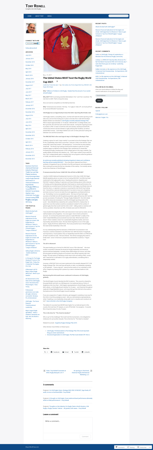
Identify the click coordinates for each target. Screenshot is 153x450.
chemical (29, 168)
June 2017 (29, 92)
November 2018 (30, 62)
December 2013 (30, 155)
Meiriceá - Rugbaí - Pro (102, 117)
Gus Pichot (71, 85)
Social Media (35, 191)
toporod (98, 111)
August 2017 (29, 85)
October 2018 (29, 65)
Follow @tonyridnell (31, 48)
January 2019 (30, 58)
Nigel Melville (30, 185)
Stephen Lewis (30, 193)
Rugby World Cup (79, 85)
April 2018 (28, 72)
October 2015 (29, 138)
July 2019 (28, 55)
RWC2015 (33, 189)
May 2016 (28, 125)
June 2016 (29, 122)
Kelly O (98, 76)
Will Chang (29, 202)
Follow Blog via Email (104, 87)
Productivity (52, 85)
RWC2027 (86, 85)
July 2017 (28, 88)
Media (49, 16)
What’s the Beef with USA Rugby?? (105, 27)
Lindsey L (98, 60)
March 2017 (29, 98)
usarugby (34, 200)
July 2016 (28, 118)
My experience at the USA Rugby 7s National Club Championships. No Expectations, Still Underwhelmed (111, 71)
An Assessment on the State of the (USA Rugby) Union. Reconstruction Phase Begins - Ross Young (33, 282)
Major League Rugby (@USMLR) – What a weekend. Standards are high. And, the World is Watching (33, 314)
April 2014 (28, 142)
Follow (99, 100)
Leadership (46, 85)
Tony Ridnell (35, 6)
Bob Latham (65, 85)
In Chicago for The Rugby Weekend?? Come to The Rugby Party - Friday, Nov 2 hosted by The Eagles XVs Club (33, 262)
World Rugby (50, 87)
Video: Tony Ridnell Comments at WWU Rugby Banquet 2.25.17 (56, 371)
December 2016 (30, 108)
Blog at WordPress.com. (32, 447)
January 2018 (30, 78)
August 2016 (29, 115)
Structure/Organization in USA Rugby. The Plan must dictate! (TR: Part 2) (68, 335)
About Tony (39, 16)
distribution (33, 174)
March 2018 (29, 75)
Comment (85, 436)
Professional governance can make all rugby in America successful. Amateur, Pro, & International (32, 294)
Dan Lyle (32, 172)
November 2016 (30, 112)
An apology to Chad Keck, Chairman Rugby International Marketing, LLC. (80, 372)
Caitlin (97, 54)
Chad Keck (34, 166)
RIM (33, 187)
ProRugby (29, 187)
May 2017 (28, 95)
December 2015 (30, 132)
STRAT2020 (29, 195)
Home (29, 16)
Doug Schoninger (31, 176)
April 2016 (28, 128)
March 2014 (29, 145)
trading (33, 197)
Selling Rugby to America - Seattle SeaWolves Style (33, 253)
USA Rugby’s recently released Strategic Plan (75, 120)
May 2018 (28, 68)
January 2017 (30, 105)
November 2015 (30, 135)
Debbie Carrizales (101, 69)
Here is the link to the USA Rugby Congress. (59, 301)
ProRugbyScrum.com (102, 114)
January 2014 (30, 152)
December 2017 (30, 82)
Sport (57, 85)
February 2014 (30, 149)
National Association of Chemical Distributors (32, 180)
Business (28, 166)
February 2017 (30, 102)
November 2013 (30, 159)
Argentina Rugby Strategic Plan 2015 (66, 323)
